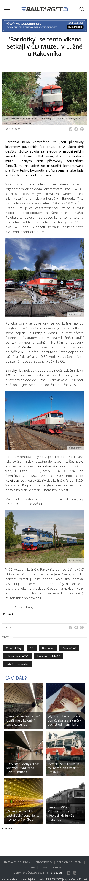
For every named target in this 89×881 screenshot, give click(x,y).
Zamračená (69, 648)
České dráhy (13, 648)
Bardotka (48, 648)
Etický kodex (43, 862)
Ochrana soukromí (69, 862)
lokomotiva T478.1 (17, 656)
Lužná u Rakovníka (17, 664)
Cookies (30, 867)
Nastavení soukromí (17, 862)
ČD (31, 648)
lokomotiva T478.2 (48, 656)
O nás (43, 867)
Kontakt (57, 867)
